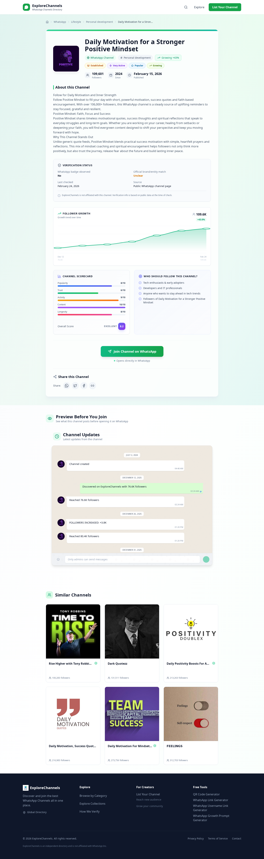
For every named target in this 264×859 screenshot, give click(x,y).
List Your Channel (225, 7)
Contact (236, 838)
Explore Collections (92, 804)
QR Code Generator (206, 794)
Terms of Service (218, 838)
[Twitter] (75, 385)
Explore (199, 7)
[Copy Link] (92, 385)
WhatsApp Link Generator (210, 800)
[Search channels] (186, 7)
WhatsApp (60, 21)
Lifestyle (76, 21)
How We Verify (89, 811)
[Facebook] (83, 385)
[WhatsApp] (66, 385)
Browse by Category (93, 796)
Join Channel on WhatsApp (135, 351)
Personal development (99, 21)
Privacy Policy (196, 838)
